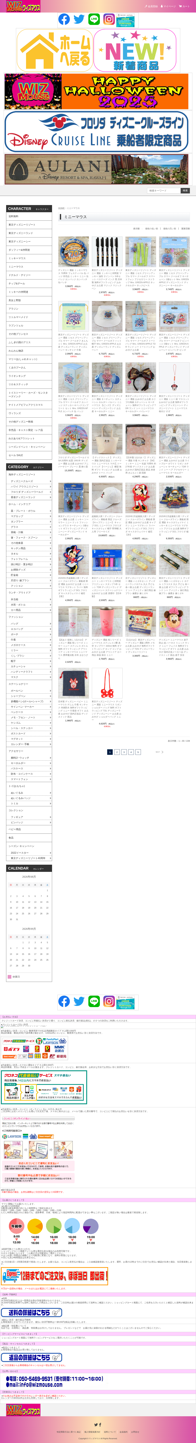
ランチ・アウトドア (20, 592)
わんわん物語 (16, 350)
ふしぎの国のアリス (20, 342)
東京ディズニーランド (21, 233)
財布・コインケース (22, 774)
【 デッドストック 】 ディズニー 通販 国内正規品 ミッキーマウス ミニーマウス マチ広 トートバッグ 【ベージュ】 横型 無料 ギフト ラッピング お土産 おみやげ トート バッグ (107, 465)
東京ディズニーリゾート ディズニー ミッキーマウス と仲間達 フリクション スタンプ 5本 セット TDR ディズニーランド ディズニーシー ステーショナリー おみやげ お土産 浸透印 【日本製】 (107, 587)
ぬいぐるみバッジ (20, 798)
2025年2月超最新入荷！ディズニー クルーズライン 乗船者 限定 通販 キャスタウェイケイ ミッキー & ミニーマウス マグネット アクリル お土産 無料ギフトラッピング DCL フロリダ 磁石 (174, 525)
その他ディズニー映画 (21, 421)
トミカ (14, 803)
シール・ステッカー (22, 728)
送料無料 (13, 216)
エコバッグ (17, 629)
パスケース (17, 768)
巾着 (13, 639)
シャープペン (18, 696)
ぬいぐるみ (17, 792)
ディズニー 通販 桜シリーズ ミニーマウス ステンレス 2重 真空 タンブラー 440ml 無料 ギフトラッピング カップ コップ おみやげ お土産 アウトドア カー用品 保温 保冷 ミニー (107, 647)
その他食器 (17, 543)
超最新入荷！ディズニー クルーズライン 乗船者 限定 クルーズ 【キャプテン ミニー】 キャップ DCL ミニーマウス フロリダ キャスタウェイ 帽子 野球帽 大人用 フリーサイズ (107, 524)
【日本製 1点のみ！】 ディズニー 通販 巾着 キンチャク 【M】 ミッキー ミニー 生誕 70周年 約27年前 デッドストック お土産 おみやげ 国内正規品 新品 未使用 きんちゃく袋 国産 (140, 465)
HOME (61, 208)
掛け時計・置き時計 (22, 564)
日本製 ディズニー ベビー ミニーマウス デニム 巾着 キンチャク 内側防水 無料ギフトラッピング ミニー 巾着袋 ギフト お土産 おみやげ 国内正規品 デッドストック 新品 (73, 709)
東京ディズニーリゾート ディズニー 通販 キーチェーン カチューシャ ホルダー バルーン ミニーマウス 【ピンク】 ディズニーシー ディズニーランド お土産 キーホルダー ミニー (107, 404)
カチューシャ (18, 666)
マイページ (170, 6)
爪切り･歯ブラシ (20, 580)
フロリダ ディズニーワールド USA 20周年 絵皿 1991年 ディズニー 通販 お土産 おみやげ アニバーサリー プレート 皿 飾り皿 (73, 462)
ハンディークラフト (22, 671)
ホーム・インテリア (20, 504)
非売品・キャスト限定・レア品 (26, 430)
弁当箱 (14, 599)
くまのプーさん (17, 367)
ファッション (16, 617)
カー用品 (16, 610)
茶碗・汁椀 (17, 532)
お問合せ (135, 1432)
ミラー (14, 650)
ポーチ (14, 634)
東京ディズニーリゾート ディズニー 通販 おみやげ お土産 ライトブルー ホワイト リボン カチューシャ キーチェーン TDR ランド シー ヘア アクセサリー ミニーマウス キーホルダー (174, 465)
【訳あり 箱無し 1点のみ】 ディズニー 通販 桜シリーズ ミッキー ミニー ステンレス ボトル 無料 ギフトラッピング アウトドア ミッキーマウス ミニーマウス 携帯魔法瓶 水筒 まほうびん (73, 649)
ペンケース (17, 712)
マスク (14, 677)
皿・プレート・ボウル (23, 511)
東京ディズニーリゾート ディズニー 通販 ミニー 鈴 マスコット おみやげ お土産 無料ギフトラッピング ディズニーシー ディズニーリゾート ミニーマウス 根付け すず (174, 404)
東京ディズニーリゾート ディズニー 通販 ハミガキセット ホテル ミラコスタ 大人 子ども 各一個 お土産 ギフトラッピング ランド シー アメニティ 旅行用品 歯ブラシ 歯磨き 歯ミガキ (174, 586)
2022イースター (20, 853)
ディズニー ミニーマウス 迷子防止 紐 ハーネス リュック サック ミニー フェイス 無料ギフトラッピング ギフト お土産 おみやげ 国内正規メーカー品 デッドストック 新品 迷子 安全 (174, 647)
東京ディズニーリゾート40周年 (28, 858)
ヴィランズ (15, 413)
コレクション (16, 810)
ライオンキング (17, 376)
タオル (14, 553)
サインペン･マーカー (22, 706)
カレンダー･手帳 (20, 744)
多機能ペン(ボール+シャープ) (27, 701)
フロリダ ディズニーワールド (27, 492)
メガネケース (18, 645)
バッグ (14, 623)
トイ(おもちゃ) (17, 786)
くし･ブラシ (17, 655)
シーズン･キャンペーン (21, 846)
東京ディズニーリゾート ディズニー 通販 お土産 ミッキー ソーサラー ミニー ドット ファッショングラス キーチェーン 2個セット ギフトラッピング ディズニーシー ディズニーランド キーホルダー (73, 525)
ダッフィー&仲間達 (19, 250)
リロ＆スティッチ (18, 384)
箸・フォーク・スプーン (24, 537)
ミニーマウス (16, 266)
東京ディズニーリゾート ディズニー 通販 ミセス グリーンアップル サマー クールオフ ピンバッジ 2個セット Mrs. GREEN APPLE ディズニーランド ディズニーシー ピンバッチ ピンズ (174, 342)
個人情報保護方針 (92, 1432)
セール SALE (16, 455)
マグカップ (17, 516)
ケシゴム (16, 723)
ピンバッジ (17, 822)
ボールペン (17, 690)
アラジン (13, 308)
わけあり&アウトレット (22, 438)
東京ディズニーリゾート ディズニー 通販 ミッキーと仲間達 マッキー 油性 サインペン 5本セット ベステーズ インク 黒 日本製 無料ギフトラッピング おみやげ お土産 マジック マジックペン (107, 279)
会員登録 (153, 6)
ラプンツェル (16, 325)
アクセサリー (16, 751)
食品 (11, 837)
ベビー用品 (15, 829)
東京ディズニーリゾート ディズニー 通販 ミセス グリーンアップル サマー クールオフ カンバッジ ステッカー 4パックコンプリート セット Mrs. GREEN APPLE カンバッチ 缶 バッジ (73, 404)
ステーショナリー (18, 684)
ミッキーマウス (17, 258)
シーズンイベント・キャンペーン (27, 447)
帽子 (13, 661)
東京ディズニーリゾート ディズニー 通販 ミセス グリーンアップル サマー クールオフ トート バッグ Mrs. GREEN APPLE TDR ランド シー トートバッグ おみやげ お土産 (140, 342)
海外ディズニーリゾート (22, 474)
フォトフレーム (19, 559)
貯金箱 (14, 575)
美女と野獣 (15, 300)
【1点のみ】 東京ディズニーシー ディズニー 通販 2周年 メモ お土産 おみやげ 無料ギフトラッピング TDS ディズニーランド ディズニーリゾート (140, 646)
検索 (185, 190)
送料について (110, 1432)
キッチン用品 (18, 548)
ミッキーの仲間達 (18, 292)
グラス (14, 527)
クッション (17, 585)
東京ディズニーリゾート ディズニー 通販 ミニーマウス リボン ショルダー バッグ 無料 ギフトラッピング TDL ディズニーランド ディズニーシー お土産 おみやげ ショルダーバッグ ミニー (107, 710)
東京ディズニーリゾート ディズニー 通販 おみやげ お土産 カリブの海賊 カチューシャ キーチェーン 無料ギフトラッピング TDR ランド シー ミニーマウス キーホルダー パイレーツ (140, 404)
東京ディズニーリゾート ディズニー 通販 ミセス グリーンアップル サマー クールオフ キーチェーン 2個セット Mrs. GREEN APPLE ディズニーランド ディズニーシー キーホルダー (174, 278)
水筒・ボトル (18, 604)
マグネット (17, 739)
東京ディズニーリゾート (22, 224)
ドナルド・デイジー (20, 275)
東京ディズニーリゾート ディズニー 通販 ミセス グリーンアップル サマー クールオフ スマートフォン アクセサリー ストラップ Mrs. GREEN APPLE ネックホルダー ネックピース (140, 278)
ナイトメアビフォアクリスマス (26, 405)
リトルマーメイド (18, 317)
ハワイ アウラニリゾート (24, 486)
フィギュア (17, 817)
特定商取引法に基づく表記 (69, 1432)
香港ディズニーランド (23, 497)
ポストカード (18, 733)
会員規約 (124, 1432)
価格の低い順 (151, 228)
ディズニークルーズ (22, 481)
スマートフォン (19, 779)
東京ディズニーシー (20, 241)
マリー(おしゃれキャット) (23, 359)
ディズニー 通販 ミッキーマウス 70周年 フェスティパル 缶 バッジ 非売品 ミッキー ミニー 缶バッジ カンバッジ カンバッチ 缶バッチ (73, 276)
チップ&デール (17, 283)
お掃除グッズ (18, 569)
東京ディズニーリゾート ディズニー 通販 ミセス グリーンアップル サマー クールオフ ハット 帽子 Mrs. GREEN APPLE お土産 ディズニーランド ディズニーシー (107, 342)
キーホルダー (18, 763)
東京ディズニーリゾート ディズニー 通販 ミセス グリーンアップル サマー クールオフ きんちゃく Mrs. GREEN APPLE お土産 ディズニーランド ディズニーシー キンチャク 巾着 (73, 342)
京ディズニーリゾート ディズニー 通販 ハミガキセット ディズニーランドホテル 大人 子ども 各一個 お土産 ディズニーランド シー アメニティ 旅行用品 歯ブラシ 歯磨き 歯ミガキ (140, 586)
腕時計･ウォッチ (20, 757)
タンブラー (17, 521)
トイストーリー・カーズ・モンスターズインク (28, 394)
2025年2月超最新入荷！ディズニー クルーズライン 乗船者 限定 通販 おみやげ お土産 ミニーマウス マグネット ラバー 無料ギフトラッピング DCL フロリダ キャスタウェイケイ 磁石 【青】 (73, 587)
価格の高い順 (169, 228)
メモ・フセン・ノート (23, 717)
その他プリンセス (18, 334)
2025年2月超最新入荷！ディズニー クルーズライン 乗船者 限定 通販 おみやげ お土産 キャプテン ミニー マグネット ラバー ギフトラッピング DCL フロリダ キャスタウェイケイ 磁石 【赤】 (140, 525)
